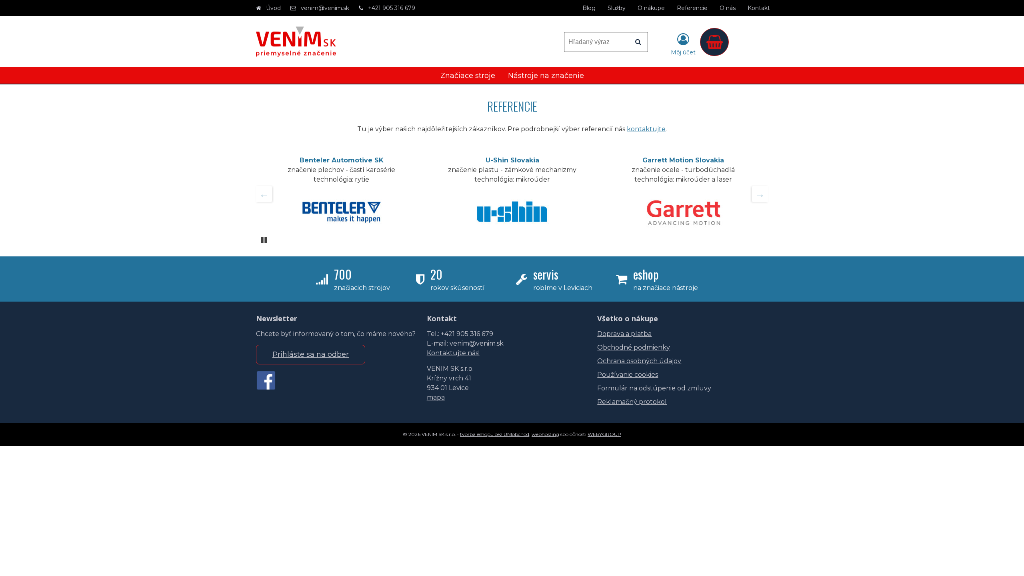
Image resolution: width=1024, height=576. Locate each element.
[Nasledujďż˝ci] (760, 194)
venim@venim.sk (325, 8)
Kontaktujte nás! (453, 353)
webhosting (545, 434)
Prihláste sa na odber (310, 354)
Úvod (273, 8)
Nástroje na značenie (546, 75)
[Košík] (714, 42)
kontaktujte (646, 129)
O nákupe (651, 8)
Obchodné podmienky (633, 347)
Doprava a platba (624, 334)
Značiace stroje (467, 75)
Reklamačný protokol (632, 402)
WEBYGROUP (604, 434)
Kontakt (759, 8)
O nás (728, 8)
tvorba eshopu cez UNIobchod (494, 434)
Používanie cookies (627, 374)
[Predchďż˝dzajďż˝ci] (264, 194)
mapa (436, 397)
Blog (589, 8)
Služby (617, 8)
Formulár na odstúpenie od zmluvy (654, 388)
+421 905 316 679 (391, 8)
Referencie (692, 8)
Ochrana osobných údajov (639, 361)
